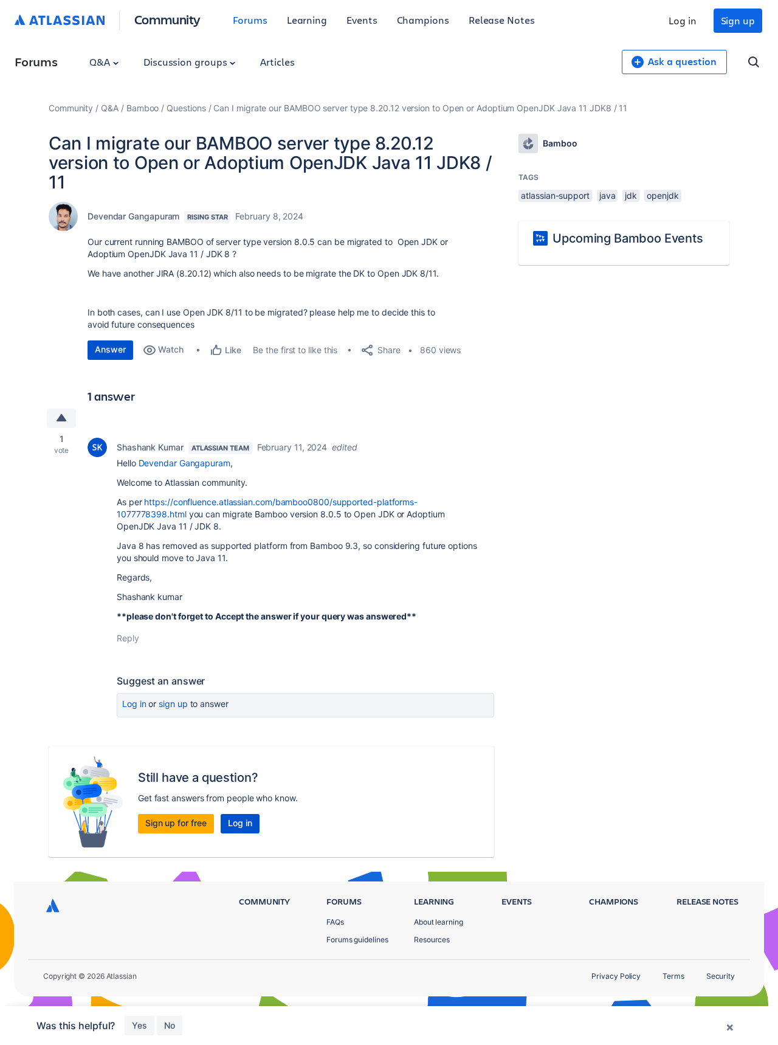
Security (720, 976)
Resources (432, 939)
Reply (128, 638)
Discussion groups (186, 61)
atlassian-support (555, 195)
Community (167, 19)
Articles (277, 61)
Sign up (738, 20)
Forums (250, 19)
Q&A (100, 61)
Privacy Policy (616, 976)
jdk (631, 195)
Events (361, 19)
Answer (110, 349)
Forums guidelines (357, 939)
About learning (438, 921)
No (169, 1025)
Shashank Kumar (150, 447)
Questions (186, 108)
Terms (673, 976)
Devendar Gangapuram (133, 216)
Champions (423, 19)
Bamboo (142, 108)
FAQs (335, 921)
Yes (139, 1025)
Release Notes (502, 19)
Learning (307, 19)
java (607, 195)
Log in (683, 20)
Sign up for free (176, 823)
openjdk (662, 195)
